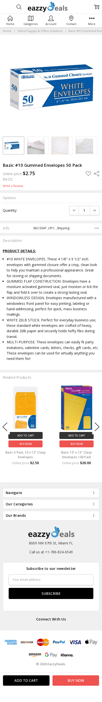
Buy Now (26, 444)
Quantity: (10, 210)
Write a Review (13, 186)
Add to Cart (25, 435)
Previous (5, 426)
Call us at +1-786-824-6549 (51, 552)
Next (97, 426)
